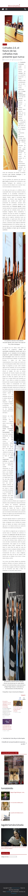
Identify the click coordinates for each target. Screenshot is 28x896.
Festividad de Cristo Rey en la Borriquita (14, 738)
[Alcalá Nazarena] (3, 9)
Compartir (23, 695)
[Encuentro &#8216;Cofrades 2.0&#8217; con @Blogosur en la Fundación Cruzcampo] (8, 709)
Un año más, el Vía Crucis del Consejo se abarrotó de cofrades (17, 709)
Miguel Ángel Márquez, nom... (17, 792)
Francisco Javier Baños (17, 59)
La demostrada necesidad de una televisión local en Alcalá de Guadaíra (7, 727)
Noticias (4, 44)
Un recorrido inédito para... (17, 802)
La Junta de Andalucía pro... (17, 812)
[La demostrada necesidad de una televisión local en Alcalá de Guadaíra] (7, 721)
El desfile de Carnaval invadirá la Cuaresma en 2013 (13, 743)
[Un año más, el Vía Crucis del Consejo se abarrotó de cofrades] (18, 703)
